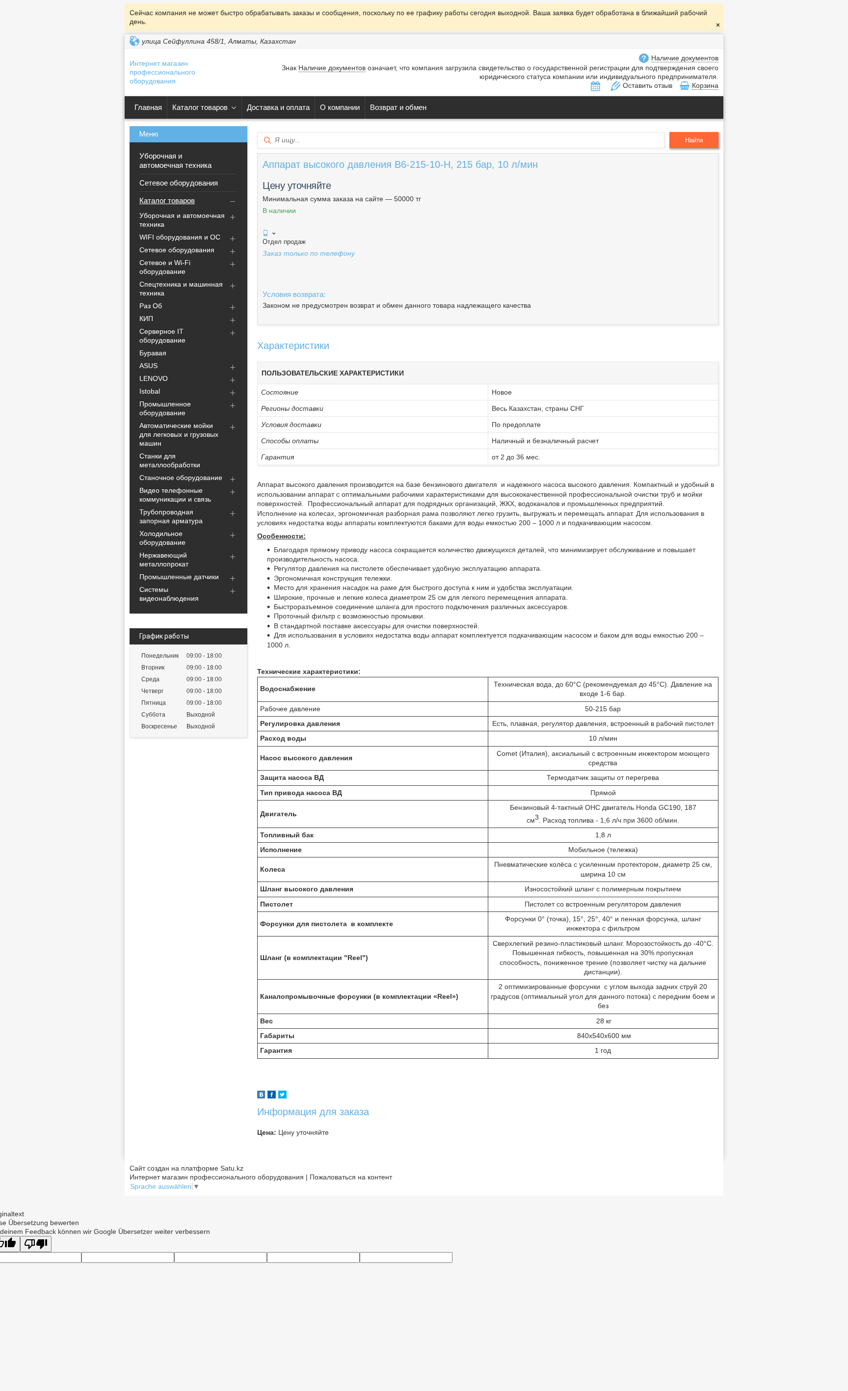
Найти (694, 140)
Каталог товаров (200, 107)
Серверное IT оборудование (162, 335)
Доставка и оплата (278, 107)
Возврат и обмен (398, 107)
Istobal (149, 391)
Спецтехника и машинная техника (181, 288)
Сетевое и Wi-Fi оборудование (164, 267)
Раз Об (150, 306)
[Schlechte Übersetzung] (36, 1244)
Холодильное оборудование (162, 538)
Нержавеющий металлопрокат (163, 559)
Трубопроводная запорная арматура (171, 516)
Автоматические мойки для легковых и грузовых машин (178, 434)
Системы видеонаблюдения (169, 594)
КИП (146, 318)
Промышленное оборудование (165, 408)
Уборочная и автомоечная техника (175, 160)
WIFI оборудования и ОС (179, 237)
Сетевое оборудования (178, 183)
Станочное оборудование (180, 478)
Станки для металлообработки (169, 460)
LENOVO (153, 378)
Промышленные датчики (179, 577)
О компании (340, 107)
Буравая (152, 353)
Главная (148, 107)
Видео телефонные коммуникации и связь (175, 494)
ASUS (148, 366)
